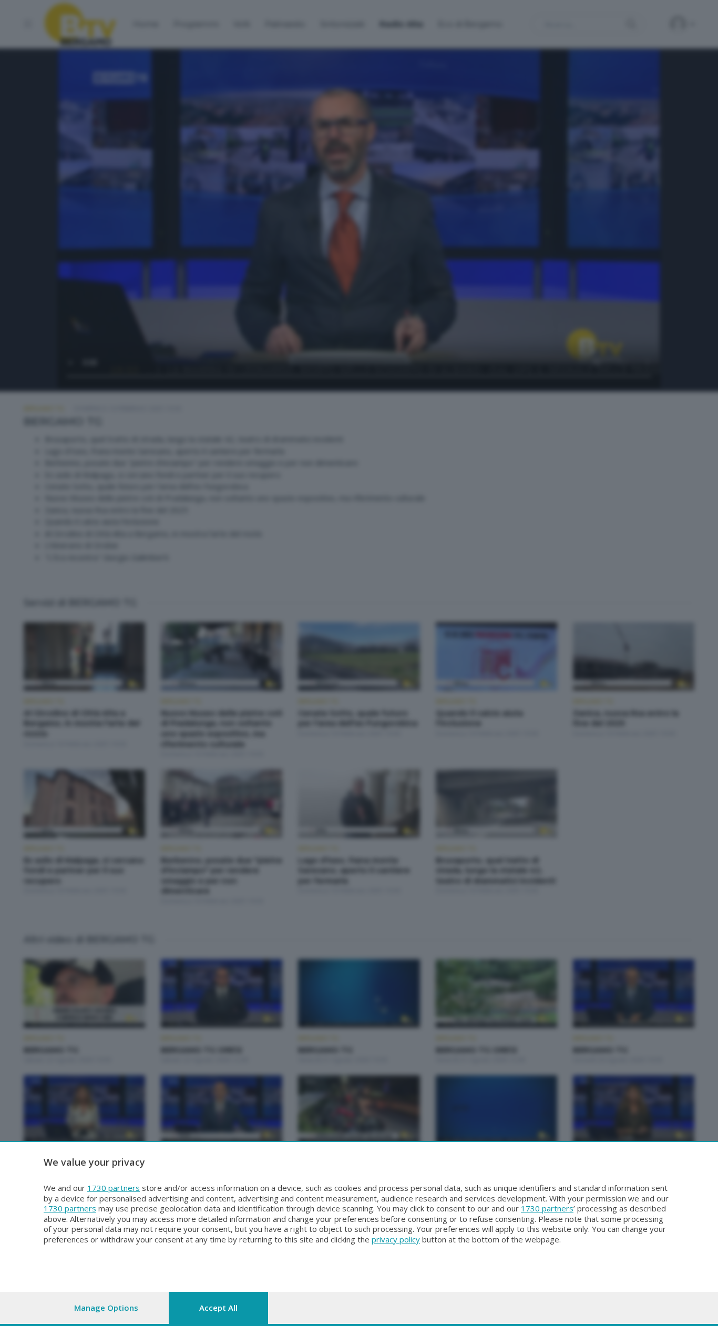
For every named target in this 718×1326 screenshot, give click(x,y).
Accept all (218, 1307)
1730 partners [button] (113, 1188)
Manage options (106, 1307)
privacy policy (396, 1239)
